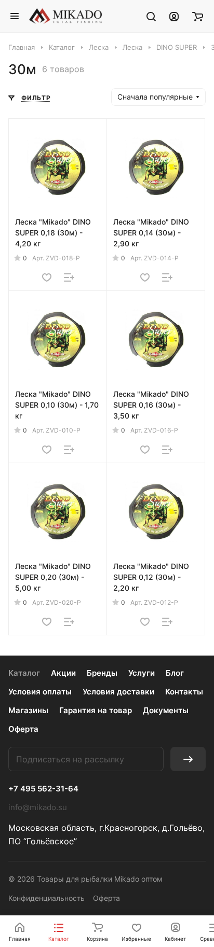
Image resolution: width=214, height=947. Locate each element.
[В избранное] (47, 277)
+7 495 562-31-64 (43, 788)
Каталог (24, 673)
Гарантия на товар (95, 710)
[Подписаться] (188, 759)
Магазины (28, 710)
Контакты (184, 692)
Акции (63, 673)
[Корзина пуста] (197, 16)
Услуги (141, 673)
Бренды (102, 673)
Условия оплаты (40, 692)
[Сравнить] (69, 277)
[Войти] (174, 16)
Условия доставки (118, 692)
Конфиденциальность (46, 898)
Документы (166, 710)
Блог (175, 673)
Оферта (23, 729)
